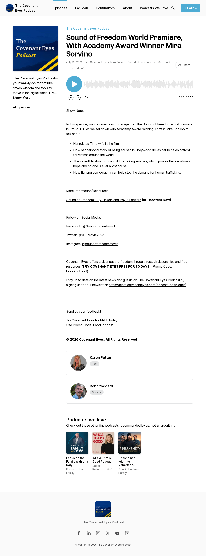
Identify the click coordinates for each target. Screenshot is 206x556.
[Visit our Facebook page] (79, 533)
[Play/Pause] (74, 84)
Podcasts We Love (154, 8)
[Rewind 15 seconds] (71, 97)
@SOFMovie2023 (91, 235)
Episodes (60, 8)
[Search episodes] (173, 8)
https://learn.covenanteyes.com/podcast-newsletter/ (147, 285)
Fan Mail (81, 8)
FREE (104, 320)
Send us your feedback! (83, 311)
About (127, 8)
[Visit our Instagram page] (98, 533)
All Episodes (22, 107)
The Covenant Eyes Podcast (26, 8)
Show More (22, 98)
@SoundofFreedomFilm (100, 226)
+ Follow (190, 8)
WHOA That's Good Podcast (102, 459)
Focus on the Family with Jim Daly (77, 461)
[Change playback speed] (87, 97)
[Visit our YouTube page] (117, 533)
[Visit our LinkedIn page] (89, 533)
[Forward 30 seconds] (78, 97)
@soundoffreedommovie (100, 244)
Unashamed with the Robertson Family (126, 463)
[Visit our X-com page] (108, 533)
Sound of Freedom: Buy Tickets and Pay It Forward (103, 200)
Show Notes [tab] (75, 111)
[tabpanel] (129, 236)
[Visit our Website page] (127, 533)
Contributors (105, 8)
